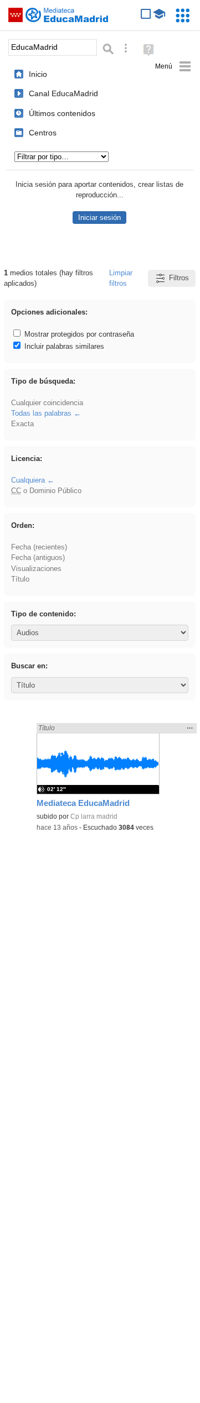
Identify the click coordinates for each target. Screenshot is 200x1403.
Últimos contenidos (62, 113)
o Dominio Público (46, 490)
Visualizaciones (36, 568)
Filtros (179, 278)
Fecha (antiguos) (38, 557)
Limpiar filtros (120, 278)
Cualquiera (28, 480)
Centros (43, 132)
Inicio (38, 74)
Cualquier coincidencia (47, 403)
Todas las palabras (41, 413)
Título (20, 579)
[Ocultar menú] (173, 66)
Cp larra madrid (93, 816)
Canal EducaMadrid (63, 93)
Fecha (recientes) (39, 547)
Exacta (22, 424)
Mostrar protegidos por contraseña (78, 334)
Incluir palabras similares (63, 346)
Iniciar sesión (99, 217)
